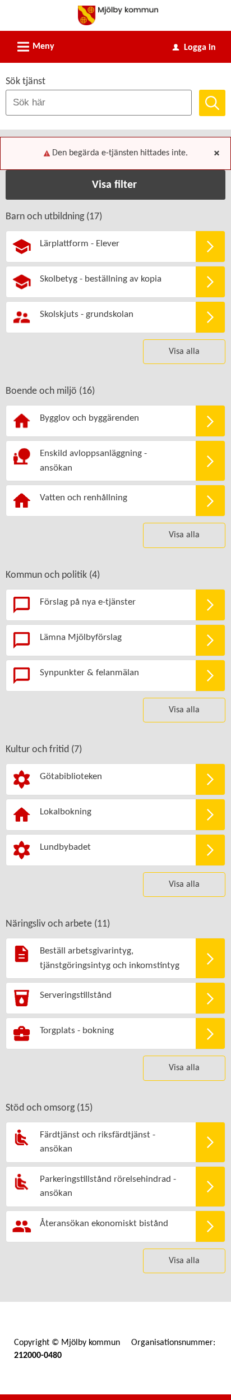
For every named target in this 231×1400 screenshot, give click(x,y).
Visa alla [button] (184, 351)
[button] (115, 185)
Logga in (194, 47)
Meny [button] (34, 47)
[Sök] (212, 103)
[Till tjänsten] (210, 246)
